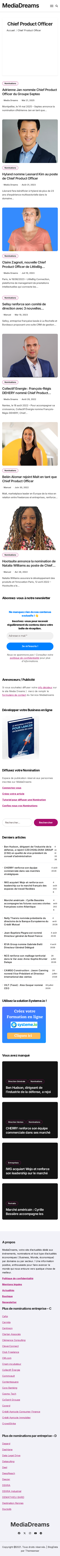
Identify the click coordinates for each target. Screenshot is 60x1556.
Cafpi (5, 1316)
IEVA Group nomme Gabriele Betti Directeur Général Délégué (23, 946)
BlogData (53, 1547)
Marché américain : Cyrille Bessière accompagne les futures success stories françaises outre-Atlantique (27, 903)
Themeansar (32, 1550)
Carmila (6, 1322)
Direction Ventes (15, 1122)
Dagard (6, 1443)
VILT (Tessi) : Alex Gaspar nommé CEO (23, 987)
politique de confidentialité (24, 658)
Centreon (7, 1328)
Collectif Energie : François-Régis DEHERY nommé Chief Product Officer (26, 392)
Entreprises (13, 1163)
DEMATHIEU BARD (13, 1497)
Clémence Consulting (13, 1340)
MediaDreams (20, 5)
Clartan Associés (11, 1334)
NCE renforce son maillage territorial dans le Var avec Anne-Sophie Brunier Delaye (25, 959)
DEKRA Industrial (11, 1491)
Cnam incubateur (11, 1364)
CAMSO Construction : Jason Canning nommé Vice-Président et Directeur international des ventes (26, 973)
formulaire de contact (14, 695)
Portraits (12, 1203)
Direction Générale (16, 1081)
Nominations (10, 83)
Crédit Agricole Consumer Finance (21, 1411)
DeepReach (8, 1473)
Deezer (6, 1479)
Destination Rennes (12, 1503)
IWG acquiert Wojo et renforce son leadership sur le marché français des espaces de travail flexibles (25, 885)
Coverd (6, 1405)
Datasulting (8, 1461)
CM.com (6, 1358)
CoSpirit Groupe (11, 1399)
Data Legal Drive (11, 1455)
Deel (4, 1467)
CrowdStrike (9, 1423)
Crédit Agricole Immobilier (16, 1417)
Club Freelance (10, 1352)
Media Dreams (11, 100)
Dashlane (7, 1449)
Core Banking (9, 1387)
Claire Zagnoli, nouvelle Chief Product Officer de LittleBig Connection (24, 266)
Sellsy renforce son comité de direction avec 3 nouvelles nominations (24, 308)
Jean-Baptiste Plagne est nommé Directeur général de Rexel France (23, 934)
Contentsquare (10, 1381)
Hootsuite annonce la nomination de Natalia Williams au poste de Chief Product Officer (29, 565)
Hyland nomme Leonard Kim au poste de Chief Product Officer (30, 176)
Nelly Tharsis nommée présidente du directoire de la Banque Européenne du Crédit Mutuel (26, 921)
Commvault (8, 1375)
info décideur (45, 687)
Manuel (7, 314)
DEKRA (6, 1485)
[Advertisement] (30, 52)
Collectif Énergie (11, 1369)
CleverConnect (10, 1346)
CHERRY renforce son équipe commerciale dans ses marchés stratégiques (22, 871)
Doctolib (6, 1509)
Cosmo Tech (9, 1393)
